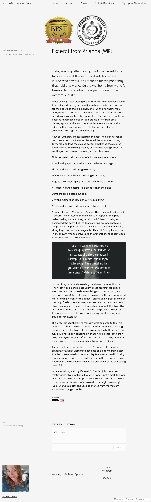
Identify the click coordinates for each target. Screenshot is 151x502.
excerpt (9, 50)
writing (20, 50)
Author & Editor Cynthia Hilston (16, 3)
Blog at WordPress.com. (9, 496)
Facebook (106, 478)
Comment (119, 447)
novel (15, 50)
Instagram (106, 471)
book (4, 50)
